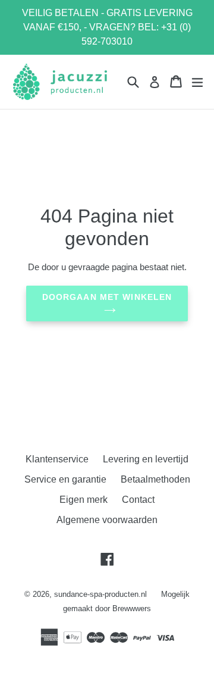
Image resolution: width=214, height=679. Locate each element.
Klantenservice (57, 459)
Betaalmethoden (155, 479)
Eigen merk (83, 500)
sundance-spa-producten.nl (100, 594)
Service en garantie (65, 479)
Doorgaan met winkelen (107, 297)
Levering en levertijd (145, 459)
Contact (138, 500)
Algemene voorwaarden (107, 520)
